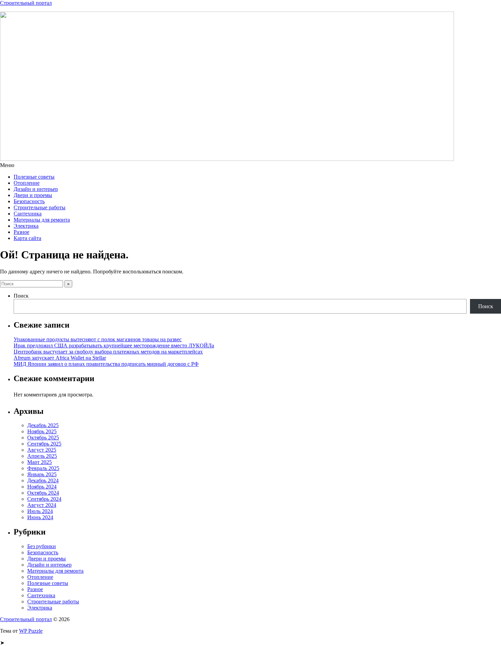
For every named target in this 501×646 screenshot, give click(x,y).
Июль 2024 (40, 511)
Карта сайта (27, 238)
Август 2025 (41, 450)
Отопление (27, 183)
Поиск (21, 296)
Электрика (26, 226)
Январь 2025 (42, 474)
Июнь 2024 (40, 517)
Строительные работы (39, 207)
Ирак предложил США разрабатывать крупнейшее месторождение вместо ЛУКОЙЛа (114, 345)
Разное (21, 232)
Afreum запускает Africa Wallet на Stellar (60, 358)
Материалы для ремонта (42, 220)
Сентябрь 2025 (44, 444)
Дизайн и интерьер (36, 189)
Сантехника (28, 213)
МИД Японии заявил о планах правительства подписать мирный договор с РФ (106, 364)
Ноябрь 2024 (42, 487)
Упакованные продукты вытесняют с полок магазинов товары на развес (98, 339)
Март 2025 (39, 462)
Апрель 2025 (42, 456)
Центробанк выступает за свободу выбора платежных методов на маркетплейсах (108, 352)
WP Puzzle (31, 631)
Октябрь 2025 (43, 437)
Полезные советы (34, 177)
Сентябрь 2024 (44, 499)
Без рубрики (41, 546)
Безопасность (29, 201)
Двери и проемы (33, 195)
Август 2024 (41, 505)
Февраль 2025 (43, 468)
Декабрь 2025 (43, 425)
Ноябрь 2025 (42, 431)
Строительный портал (26, 3)
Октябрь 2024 (43, 493)
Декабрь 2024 (43, 480)
